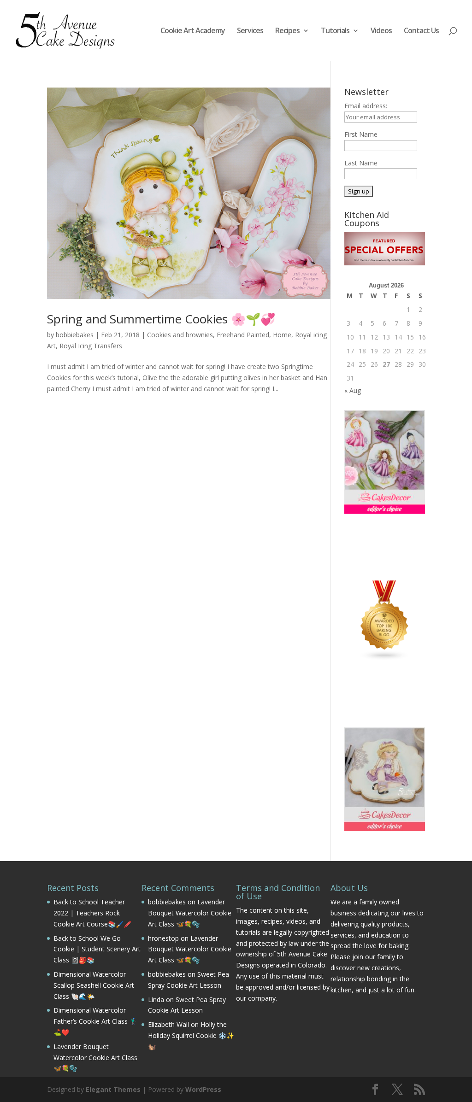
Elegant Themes (113, 1089)
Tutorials (335, 31)
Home (282, 334)
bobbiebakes (75, 334)
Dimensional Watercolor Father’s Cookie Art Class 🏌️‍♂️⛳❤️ (95, 1021)
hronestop (163, 938)
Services (250, 31)
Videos (381, 31)
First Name (361, 134)
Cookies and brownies (180, 334)
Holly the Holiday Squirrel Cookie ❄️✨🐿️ (191, 1035)
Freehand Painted (243, 334)
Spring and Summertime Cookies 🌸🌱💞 (161, 319)
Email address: (365, 105)
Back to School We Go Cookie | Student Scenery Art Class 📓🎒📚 (97, 949)
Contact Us (421, 31)
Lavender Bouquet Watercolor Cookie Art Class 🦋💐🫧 (95, 1057)
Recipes (287, 31)
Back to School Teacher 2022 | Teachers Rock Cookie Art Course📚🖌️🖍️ (92, 912)
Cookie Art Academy (192, 31)
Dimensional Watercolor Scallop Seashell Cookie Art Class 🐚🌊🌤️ (93, 985)
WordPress (203, 1089)
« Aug (352, 390)
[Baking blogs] (384, 658)
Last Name (361, 162)
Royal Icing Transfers (90, 345)
